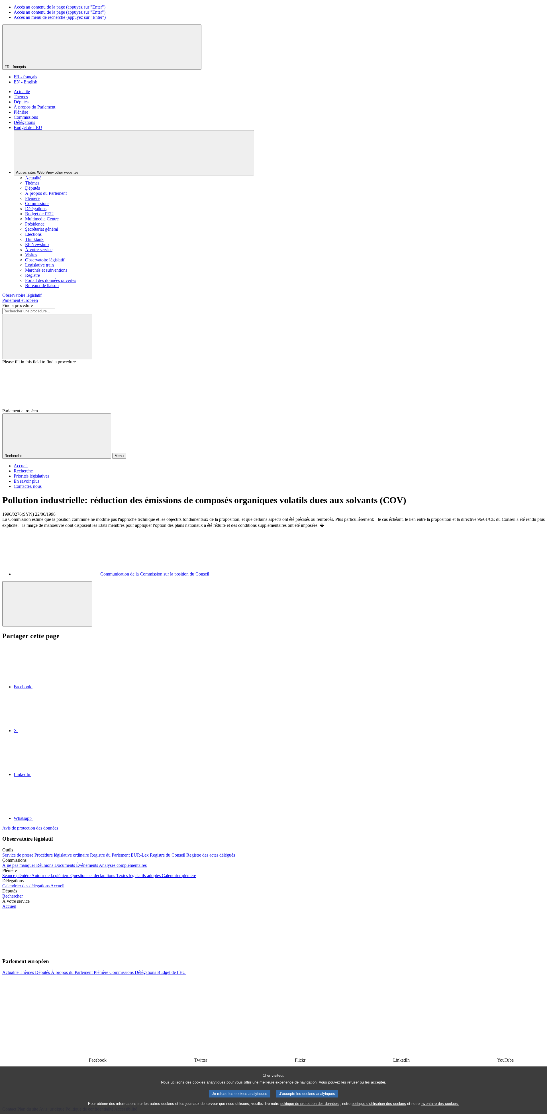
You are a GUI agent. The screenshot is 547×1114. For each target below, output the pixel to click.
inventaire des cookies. (440, 1103)
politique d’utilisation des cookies (379, 1103)
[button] (88, 950)
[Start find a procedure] (47, 336)
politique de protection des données (309, 1103)
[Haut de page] (47, 603)
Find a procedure (17, 305)
